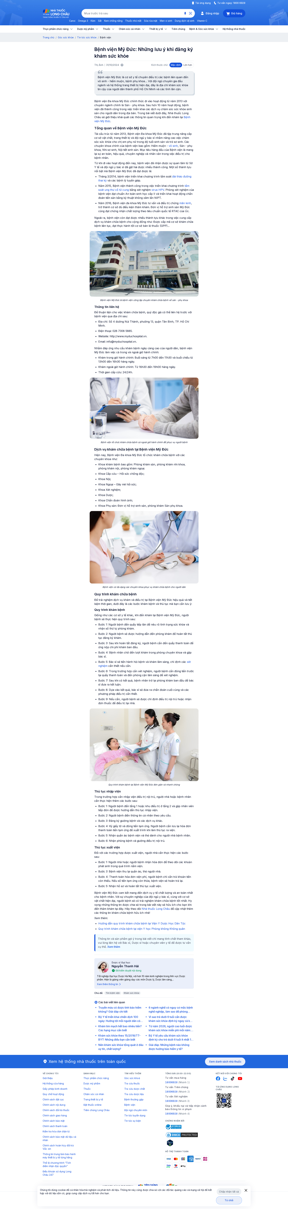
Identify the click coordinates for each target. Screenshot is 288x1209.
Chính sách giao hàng (55, 1115)
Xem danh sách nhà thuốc (225, 1061)
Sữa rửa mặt (150, 20)
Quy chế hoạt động (53, 1094)
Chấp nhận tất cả (229, 1191)
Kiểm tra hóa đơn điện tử (56, 1131)
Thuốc (87, 1088)
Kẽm (93, 20)
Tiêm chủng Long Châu (97, 1110)
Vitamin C (202, 20)
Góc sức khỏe (66, 37)
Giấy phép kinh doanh (55, 1088)
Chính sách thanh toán (55, 1126)
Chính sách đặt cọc (53, 1099)
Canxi (72, 20)
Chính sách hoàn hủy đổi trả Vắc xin (58, 1147)
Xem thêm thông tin (107, 984)
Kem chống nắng (113, 20)
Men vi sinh (166, 20)
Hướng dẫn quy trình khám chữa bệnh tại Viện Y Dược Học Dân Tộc (142, 923)
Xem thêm (113, 946)
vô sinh (173, 145)
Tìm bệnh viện (113, 993)
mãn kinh (185, 203)
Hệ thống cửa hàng (53, 1083)
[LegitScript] (181, 1143)
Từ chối (229, 1200)
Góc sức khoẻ (132, 1078)
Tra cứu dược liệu (134, 1094)
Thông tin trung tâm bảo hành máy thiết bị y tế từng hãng (59, 1156)
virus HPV (158, 189)
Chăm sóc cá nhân (94, 1094)
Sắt (100, 20)
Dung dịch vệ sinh (184, 20)
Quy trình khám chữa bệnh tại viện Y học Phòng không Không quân (141, 928)
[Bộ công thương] (173, 1127)
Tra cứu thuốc (132, 1083)
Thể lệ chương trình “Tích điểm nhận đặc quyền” (57, 1164)
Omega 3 (83, 20)
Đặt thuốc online (93, 1104)
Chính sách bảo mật (54, 1120)
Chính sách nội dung (54, 1104)
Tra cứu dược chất (134, 1088)
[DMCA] (181, 1135)
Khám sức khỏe (131, 993)
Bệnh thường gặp (134, 1099)
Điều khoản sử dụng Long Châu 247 (57, 1173)
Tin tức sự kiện (132, 1120)
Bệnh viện (129, 1104)
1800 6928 (239, 2)
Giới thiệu (48, 1078)
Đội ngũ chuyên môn (135, 1110)
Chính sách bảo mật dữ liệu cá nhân (59, 1138)
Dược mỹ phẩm (92, 1083)
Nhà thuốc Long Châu (156, 908)
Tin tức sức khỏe (86, 37)
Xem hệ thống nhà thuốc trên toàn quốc (87, 1061)
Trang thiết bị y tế (93, 1099)
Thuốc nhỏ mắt (133, 20)
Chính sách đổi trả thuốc (56, 1110)
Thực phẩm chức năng (96, 1078)
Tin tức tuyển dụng (135, 1115)
